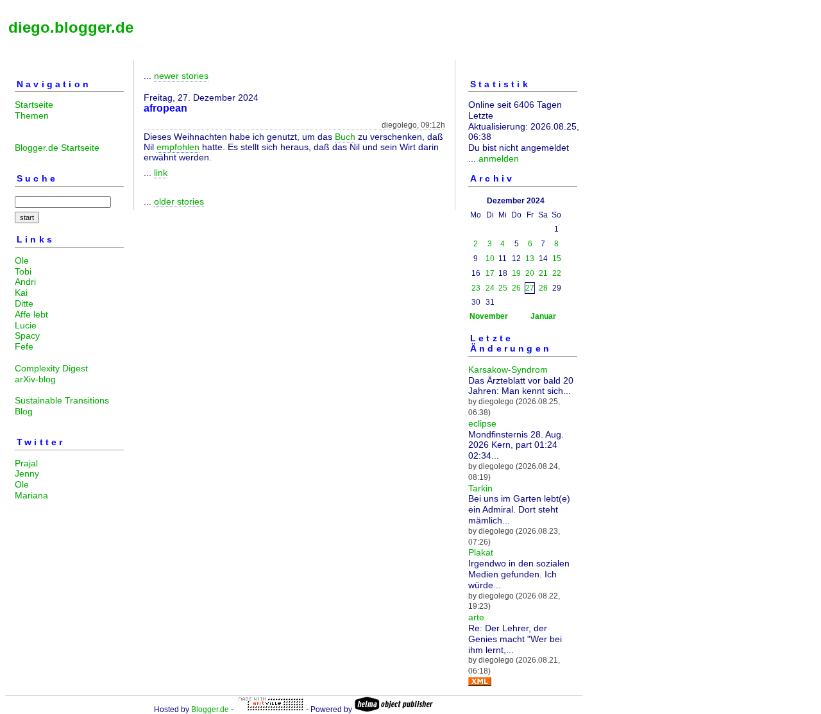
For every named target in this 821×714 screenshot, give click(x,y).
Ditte (24, 303)
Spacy (27, 335)
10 (490, 258)
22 (556, 273)
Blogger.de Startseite (57, 147)
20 (529, 273)
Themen (32, 115)
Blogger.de (210, 709)
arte (476, 617)
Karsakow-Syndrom (508, 369)
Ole (22, 260)
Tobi (23, 271)
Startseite (34, 104)
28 (543, 288)
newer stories (181, 76)
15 (556, 258)
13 (529, 258)
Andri (25, 281)
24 (490, 288)
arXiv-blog (35, 379)
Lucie (26, 325)
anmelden (498, 158)
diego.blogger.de (70, 27)
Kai (21, 292)
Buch (345, 137)
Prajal (26, 463)
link (160, 172)
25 (502, 288)
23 (475, 288)
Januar (543, 316)
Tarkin (480, 488)
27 (529, 288)
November (489, 316)
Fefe (24, 346)
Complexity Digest (51, 368)
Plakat (480, 552)
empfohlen (178, 147)
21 (543, 273)
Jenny (27, 473)
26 (516, 288)
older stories (179, 201)
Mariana (31, 495)
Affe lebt (31, 314)
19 (516, 273)
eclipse (482, 423)
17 (490, 273)
